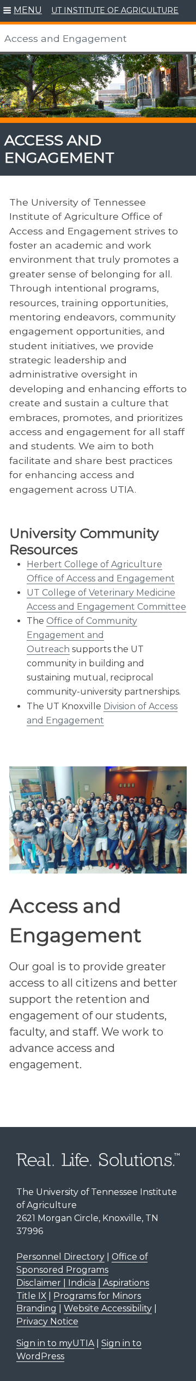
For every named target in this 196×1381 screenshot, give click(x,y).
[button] (22, 11)
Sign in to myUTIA (55, 1343)
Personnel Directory (60, 1257)
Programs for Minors (97, 1296)
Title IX (31, 1296)
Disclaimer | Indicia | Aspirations (82, 1283)
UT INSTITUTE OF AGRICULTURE (115, 10)
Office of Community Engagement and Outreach (82, 635)
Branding (36, 1308)
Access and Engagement (65, 38)
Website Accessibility (108, 1308)
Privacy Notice (47, 1321)
